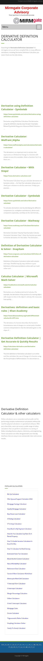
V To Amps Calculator (14, 524)
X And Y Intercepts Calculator (17, 603)
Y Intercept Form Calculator (16, 584)
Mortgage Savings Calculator (17, 504)
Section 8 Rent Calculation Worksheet (19, 574)
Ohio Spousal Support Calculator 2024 (19, 499)
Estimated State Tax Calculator (17, 554)
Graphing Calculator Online (16, 623)
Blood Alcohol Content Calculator (18, 559)
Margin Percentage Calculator (17, 593)
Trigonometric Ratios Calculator (17, 618)
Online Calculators (13, 598)
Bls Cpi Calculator (13, 494)
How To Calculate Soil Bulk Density (18, 549)
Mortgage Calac (12, 608)
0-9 (3, 645)
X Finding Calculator (13, 519)
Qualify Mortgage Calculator (16, 509)
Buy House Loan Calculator (16, 514)
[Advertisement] (21, 80)
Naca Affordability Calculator (16, 564)
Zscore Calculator (13, 613)
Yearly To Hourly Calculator (16, 628)
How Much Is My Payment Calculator (19, 529)
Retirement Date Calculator (16, 569)
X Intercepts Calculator (14, 588)
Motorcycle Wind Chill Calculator (18, 579)
